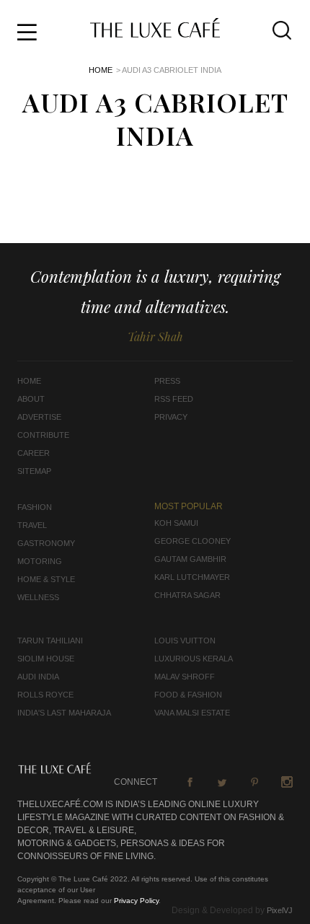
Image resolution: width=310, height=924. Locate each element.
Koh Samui (176, 523)
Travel (32, 525)
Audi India (38, 676)
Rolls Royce (45, 694)
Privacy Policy (136, 901)
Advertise (39, 417)
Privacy (170, 417)
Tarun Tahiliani (50, 640)
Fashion (34, 507)
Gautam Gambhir (190, 559)
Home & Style (46, 579)
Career (33, 453)
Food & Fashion (188, 694)
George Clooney (192, 541)
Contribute (43, 435)
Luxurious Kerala (193, 658)
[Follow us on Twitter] (222, 782)
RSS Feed (173, 399)
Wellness (38, 597)
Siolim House (45, 658)
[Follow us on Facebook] (189, 782)
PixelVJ (280, 910)
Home (100, 70)
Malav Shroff (184, 676)
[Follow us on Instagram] (287, 782)
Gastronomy (46, 543)
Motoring (39, 561)
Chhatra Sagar (187, 595)
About (31, 399)
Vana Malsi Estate (192, 712)
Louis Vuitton (185, 640)
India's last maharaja (64, 712)
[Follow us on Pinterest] (254, 782)
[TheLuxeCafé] (155, 33)
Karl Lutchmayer (192, 577)
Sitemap (34, 471)
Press (167, 381)
